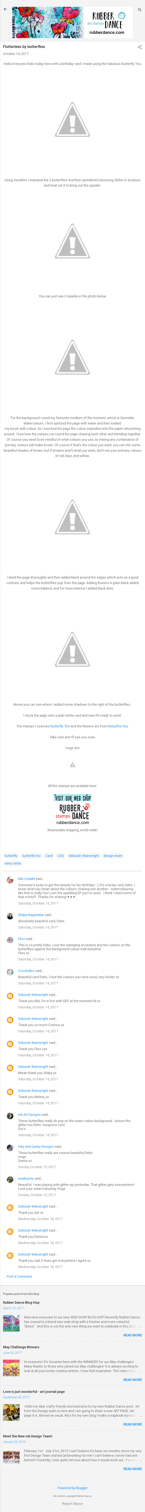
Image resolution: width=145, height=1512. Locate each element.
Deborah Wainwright (84, 856)
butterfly (11, 856)
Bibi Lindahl (26, 879)
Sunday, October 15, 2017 (37, 1167)
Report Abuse (72, 1504)
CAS (60, 856)
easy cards (13, 863)
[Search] (139, 10)
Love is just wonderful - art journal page (34, 1392)
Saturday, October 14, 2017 (38, 903)
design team (113, 856)
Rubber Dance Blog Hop (21, 1302)
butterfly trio (31, 856)
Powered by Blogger (73, 1488)
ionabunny (26, 1178)
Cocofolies (26, 971)
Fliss (21, 939)
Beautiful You (118, 726)
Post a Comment (19, 1276)
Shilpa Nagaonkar (31, 915)
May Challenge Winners (21, 1347)
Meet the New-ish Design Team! (27, 1436)
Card (49, 856)
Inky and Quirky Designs (36, 1146)
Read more (132, 1335)
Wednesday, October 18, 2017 (40, 1219)
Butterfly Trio (60, 726)
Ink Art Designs (29, 1115)
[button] (139, 47)
